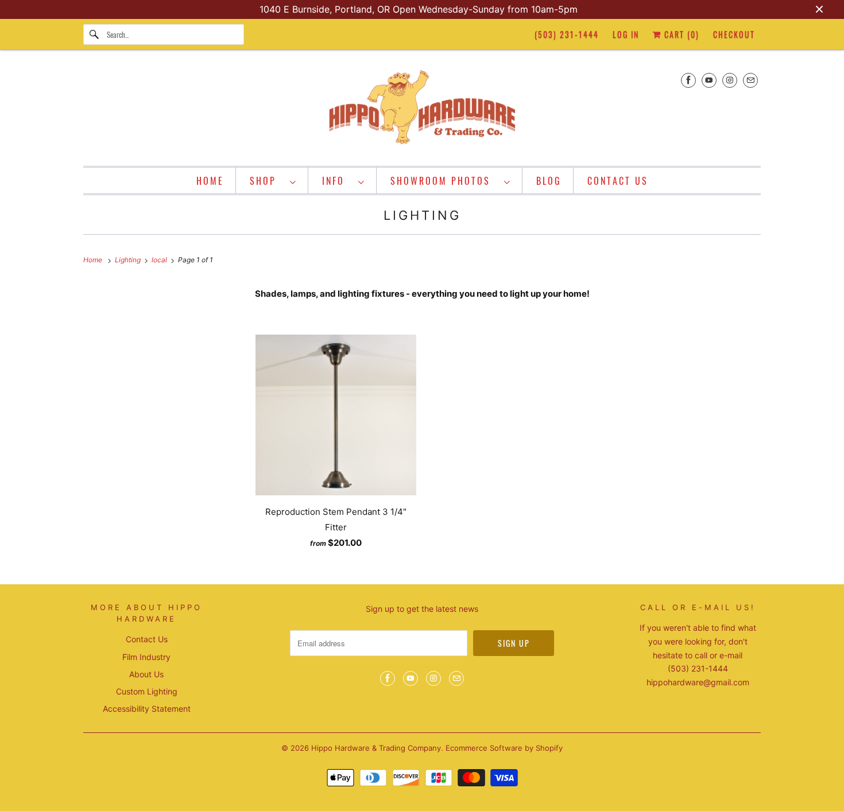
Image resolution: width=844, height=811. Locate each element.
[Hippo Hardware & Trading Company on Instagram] (729, 80)
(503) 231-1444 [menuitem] (567, 34)
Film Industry (146, 657)
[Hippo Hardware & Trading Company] (422, 110)
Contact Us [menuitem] (617, 181)
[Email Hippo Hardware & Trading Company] (750, 80)
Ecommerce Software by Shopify (504, 747)
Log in (626, 34)
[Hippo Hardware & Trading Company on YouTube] (709, 80)
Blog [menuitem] (549, 181)
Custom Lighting (146, 691)
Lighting (422, 215)
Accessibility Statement (147, 708)
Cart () (680, 34)
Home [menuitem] (210, 181)
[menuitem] (273, 180)
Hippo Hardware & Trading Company (376, 747)
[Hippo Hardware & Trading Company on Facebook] (688, 80)
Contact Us (147, 639)
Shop (267, 181)
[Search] (94, 34)
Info (337, 181)
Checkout (734, 34)
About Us (146, 674)
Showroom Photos (444, 181)
